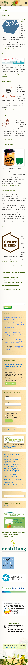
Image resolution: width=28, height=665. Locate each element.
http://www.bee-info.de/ (10, 280)
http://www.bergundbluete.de (10, 109)
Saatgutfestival (7, 481)
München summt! (14, 66)
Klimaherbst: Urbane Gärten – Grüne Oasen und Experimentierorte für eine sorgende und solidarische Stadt (14, 325)
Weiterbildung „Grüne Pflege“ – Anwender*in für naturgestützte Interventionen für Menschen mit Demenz (14, 333)
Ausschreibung (15, 454)
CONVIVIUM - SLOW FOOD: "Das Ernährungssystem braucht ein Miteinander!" (13, 341)
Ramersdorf (14, 479)
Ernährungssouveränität (9, 461)
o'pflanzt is (15, 478)
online (19, 478)
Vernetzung (21, 484)
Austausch (6, 456)
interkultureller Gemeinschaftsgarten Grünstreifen (12, 472)
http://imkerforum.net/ (10, 277)
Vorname (8, 402)
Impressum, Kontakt (9, 647)
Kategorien (7, 493)
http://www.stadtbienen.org (9, 261)
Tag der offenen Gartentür (11, 484)
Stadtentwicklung (8, 482)
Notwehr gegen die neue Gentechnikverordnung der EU (13, 366)
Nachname (8, 408)
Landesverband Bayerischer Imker (13, 266)
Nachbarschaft (7, 476)
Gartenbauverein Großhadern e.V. (11, 464)
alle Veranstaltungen (9, 353)
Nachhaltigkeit (14, 476)
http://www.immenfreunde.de (12, 282)
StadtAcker (13, 481)
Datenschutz (20, 647)
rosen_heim (20, 479)
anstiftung (7, 454)
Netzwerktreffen (11, 417)
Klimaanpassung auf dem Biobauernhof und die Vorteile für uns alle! (13, 347)
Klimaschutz (6, 474)
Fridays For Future (9, 463)
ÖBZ (17, 486)
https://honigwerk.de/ (8, 139)
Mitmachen (19, 474)
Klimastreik (13, 474)
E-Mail (7, 396)
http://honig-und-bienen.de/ (11, 289)
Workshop (12, 486)
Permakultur (7, 479)
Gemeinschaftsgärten (12, 470)
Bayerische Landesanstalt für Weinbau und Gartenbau (12, 458)
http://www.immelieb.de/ (10, 285)
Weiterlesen (10, 384)
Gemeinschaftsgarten (11, 466)
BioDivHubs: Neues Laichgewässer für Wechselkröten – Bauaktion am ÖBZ (14, 317)
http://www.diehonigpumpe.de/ (10, 185)
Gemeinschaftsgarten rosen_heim (11, 468)
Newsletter (10, 415)
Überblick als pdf (8, 505)
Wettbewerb (7, 486)
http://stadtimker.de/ (8, 49)
